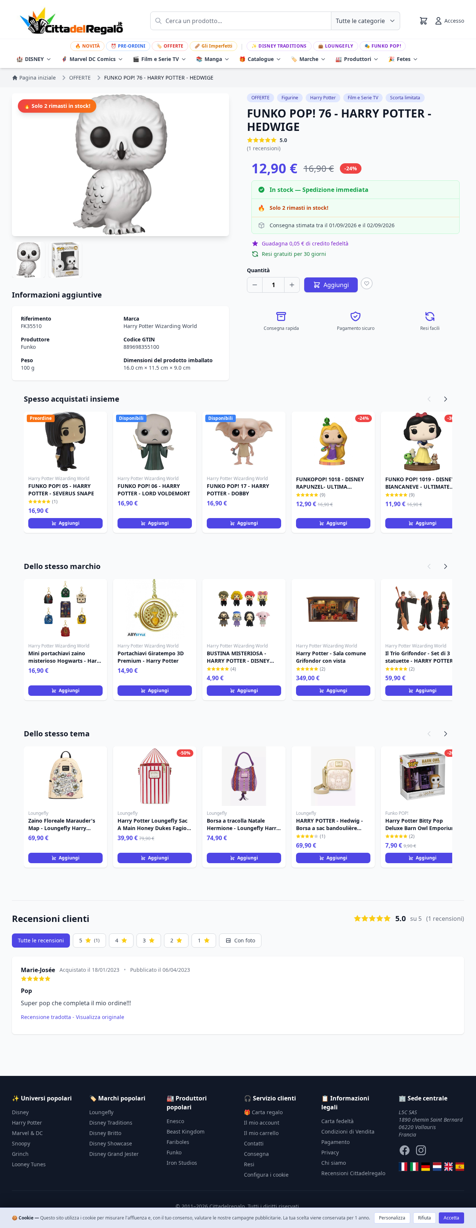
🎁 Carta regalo (263, 1112)
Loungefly (335, 46)
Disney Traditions (278, 46)
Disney (20, 1112)
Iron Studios (182, 1162)
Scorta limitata (405, 97)
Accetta (451, 1218)
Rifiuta (424, 1218)
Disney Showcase (110, 1143)
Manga (209, 58)
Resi (249, 1164)
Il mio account (261, 1122)
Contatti (254, 1143)
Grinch (20, 1153)
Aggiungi (69, 523)
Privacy (330, 1152)
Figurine (290, 97)
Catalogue (256, 58)
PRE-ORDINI (128, 46)
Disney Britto (105, 1133)
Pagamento (335, 1141)
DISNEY (30, 58)
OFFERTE (170, 46)
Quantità (258, 270)
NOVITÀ (87, 46)
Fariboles (178, 1141)
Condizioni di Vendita (347, 1131)
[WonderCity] (425, 1166)
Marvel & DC (27, 1133)
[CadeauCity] (403, 1166)
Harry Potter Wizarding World (160, 325)
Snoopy (21, 1143)
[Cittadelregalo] (414, 1166)
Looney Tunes (29, 1164)
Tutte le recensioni (41, 940)
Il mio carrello (261, 1133)
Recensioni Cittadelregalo (353, 1173)
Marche (304, 58)
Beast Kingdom (186, 1131)
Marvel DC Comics (88, 58)
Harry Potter (323, 97)
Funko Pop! (382, 46)
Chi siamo (333, 1162)
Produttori (353, 58)
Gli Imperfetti (213, 46)
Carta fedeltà (337, 1121)
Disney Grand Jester (114, 1153)
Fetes (399, 58)
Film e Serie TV (156, 58)
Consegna (256, 1153)
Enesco (175, 1121)
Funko (28, 346)
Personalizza (392, 1218)
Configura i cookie (266, 1174)
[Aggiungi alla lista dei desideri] (367, 283)
